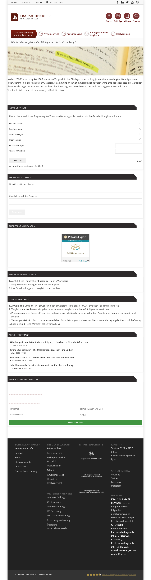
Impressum (20, 466)
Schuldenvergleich (17, 134)
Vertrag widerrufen (24, 448)
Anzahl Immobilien (17, 150)
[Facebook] (117, 2)
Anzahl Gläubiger (16, 145)
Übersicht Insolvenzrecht (54, 481)
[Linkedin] (122, 2)
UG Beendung (54, 511)
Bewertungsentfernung (58, 520)
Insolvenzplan (15, 140)
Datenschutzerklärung (26, 471)
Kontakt (39, 2)
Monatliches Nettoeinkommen (22, 184)
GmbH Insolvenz (55, 474)
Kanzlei (14, 2)
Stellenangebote (23, 461)
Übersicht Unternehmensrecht (57, 526)
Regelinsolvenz (15, 129)
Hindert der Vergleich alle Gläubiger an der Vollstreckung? (43, 42)
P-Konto (51, 470)
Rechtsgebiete (26, 2)
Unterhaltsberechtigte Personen (23, 196)
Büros (18, 457)
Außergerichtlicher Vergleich (56, 459)
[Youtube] (132, 2)
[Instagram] (137, 2)
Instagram (116, 485)
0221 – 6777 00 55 (56, 2)
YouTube (115, 474)
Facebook (116, 481)
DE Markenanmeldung (58, 515)
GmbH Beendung (56, 506)
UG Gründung (54, 501)
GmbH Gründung (56, 497)
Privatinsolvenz (16, 123)
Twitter (114, 478)
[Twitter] (127, 2)
